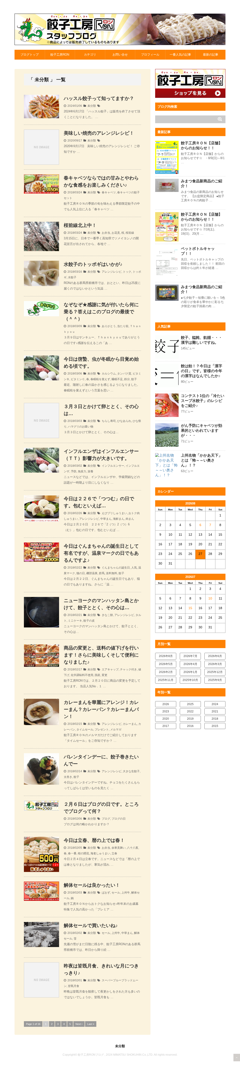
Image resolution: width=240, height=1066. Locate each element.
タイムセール (84, 729)
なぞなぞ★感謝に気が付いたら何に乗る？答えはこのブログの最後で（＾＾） (101, 311)
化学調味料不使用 (82, 675)
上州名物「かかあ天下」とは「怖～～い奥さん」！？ (201, 460)
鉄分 (127, 379)
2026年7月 (190, 656)
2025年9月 (215, 680)
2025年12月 (215, 672)
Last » (90, 1024)
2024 (215, 704)
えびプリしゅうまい (114, 513)
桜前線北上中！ (80, 225)
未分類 (91, 105)
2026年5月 (166, 664)
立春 (114, 853)
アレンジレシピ (111, 271)
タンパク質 (124, 373)
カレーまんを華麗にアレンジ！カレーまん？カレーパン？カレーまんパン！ (101, 709)
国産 (97, 675)
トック (127, 271)
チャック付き (128, 669)
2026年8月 (166, 656)
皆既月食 (73, 986)
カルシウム (109, 373)
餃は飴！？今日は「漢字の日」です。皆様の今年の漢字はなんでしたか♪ (201, 371)
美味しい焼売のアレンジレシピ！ (99, 133)
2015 (215, 726)
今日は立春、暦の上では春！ (94, 840)
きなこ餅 (107, 615)
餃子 (134, 379)
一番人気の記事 (180, 54)
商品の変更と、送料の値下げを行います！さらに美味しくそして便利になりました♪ (101, 655)
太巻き (68, 777)
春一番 (72, 853)
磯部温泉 (92, 573)
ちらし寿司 (109, 421)
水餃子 (72, 277)
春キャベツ (109, 192)
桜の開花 (83, 853)
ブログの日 (119, 818)
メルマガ (115, 729)
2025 (190, 704)
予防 (73, 471)
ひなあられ (124, 421)
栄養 (90, 471)
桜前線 (130, 232)
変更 (104, 675)
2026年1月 (190, 672)
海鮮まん (118, 518)
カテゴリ (90, 54)
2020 (165, 718)
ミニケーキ (75, 620)
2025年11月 (165, 680)
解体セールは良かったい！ (92, 885)
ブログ (106, 818)
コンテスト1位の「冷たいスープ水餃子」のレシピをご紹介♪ (202, 401)
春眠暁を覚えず (100, 379)
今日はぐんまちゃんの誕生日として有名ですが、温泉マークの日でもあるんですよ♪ (101, 553)
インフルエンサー (113, 465)
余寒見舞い (119, 847)
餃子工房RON (59, 54)
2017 (165, 726)
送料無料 (111, 573)
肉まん (130, 518)
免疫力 (82, 471)
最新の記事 (210, 54)
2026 (165, 704)
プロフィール (150, 54)
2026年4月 (190, 664)
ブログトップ (29, 54)
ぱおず (106, 892)
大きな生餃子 (131, 771)
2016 (190, 726)
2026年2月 (166, 672)
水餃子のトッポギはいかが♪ (93, 264)
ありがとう (109, 326)
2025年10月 (190, 680)
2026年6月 (215, 656)
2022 (190, 711)
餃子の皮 (89, 620)
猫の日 (80, 573)
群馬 (102, 573)
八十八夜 (132, 847)
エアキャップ (110, 669)
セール (116, 892)
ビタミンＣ (78, 379)
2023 (165, 711)
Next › (78, 1024)
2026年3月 (215, 664)
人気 (134, 567)
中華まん (106, 518)
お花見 (116, 232)
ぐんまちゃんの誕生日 (116, 567)
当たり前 (122, 326)
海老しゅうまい (100, 853)
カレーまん (130, 724)
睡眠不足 (117, 379)
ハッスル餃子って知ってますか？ (99, 98)
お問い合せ (120, 54)
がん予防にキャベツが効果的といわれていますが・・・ (201, 430)
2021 (215, 711)
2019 (190, 718)
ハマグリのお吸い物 (80, 426)
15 (190, 608)
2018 (215, 718)
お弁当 (106, 232)
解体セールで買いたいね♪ (91, 925)
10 (210, 598)
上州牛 (125, 892)
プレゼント (102, 729)
